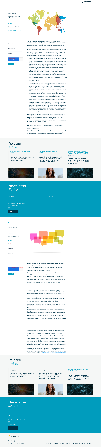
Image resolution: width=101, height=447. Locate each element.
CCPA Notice (90, 443)
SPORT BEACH (52, 2)
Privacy (68, 443)
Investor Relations (14, 205)
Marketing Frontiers (39, 2)
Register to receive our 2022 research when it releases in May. (46, 353)
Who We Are (11, 2)
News (28, 2)
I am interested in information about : (16, 203)
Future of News (62, 2)
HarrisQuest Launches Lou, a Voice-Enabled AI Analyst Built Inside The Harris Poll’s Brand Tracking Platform (79, 161)
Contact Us (48, 443)
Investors (20, 2)
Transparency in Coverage (78, 443)
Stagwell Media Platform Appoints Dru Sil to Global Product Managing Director (22, 158)
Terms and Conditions (58, 443)
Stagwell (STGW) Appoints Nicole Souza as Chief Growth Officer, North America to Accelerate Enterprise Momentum (50, 159)
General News (13, 208)
